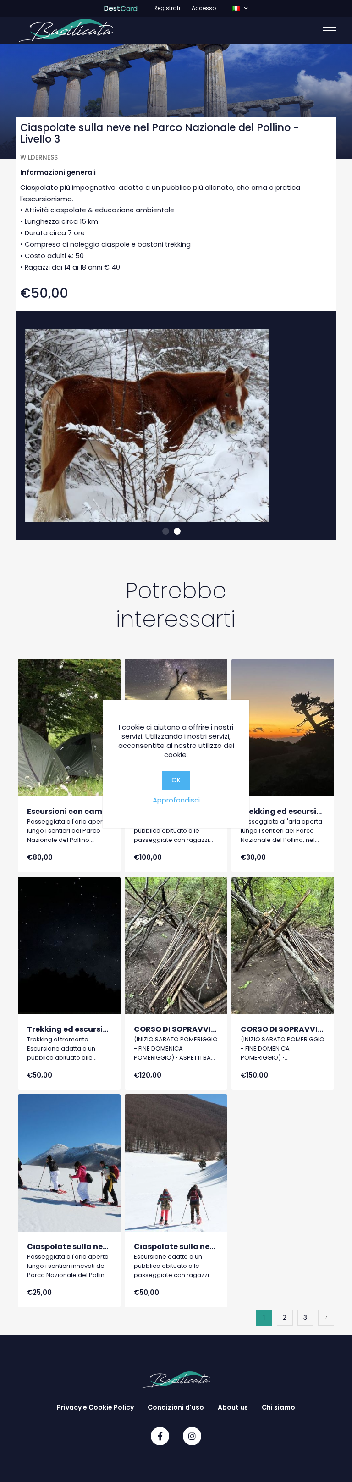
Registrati (167, 8)
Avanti (326, 1318)
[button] (240, 8)
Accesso (204, 8)
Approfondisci (176, 800)
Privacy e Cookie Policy (95, 1407)
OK (176, 780)
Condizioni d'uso (176, 1407)
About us (233, 1407)
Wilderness (39, 157)
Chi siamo (278, 1407)
